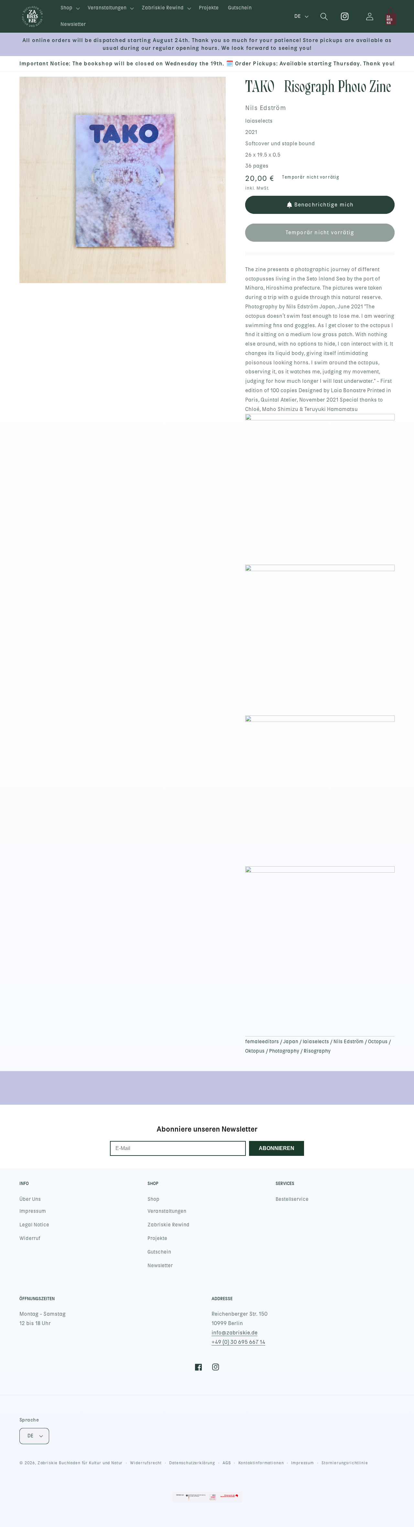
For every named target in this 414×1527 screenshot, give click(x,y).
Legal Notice (34, 1225)
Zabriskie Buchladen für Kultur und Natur (80, 1463)
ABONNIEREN (276, 1148)
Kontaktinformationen (261, 1463)
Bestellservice (292, 1199)
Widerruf (29, 1238)
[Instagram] (345, 16)
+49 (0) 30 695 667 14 (238, 1342)
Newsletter (160, 1265)
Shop (153, 1199)
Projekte (157, 1238)
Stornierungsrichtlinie (344, 1463)
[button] (69, 8)
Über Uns (30, 1199)
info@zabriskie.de (234, 1333)
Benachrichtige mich (324, 205)
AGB (227, 1463)
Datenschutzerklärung (192, 1463)
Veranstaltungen (166, 1211)
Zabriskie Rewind (168, 1225)
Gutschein (159, 1252)
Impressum (32, 1211)
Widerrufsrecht (146, 1463)
